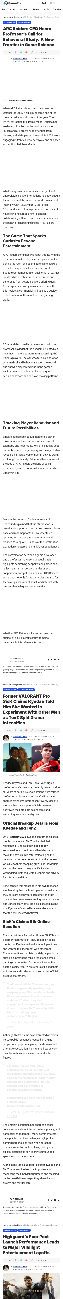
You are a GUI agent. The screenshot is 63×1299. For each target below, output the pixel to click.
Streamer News (26, 690)
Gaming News (24, 22)
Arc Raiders (9, 22)
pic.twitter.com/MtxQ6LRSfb (23, 1105)
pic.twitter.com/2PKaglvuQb (23, 1016)
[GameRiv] (12, 3)
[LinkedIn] (58, 660)
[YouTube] (55, 660)
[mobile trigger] (57, 3)
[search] (38, 3)
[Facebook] (48, 660)
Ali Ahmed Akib (20, 58)
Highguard (24, 1230)
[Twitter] (51, 660)
